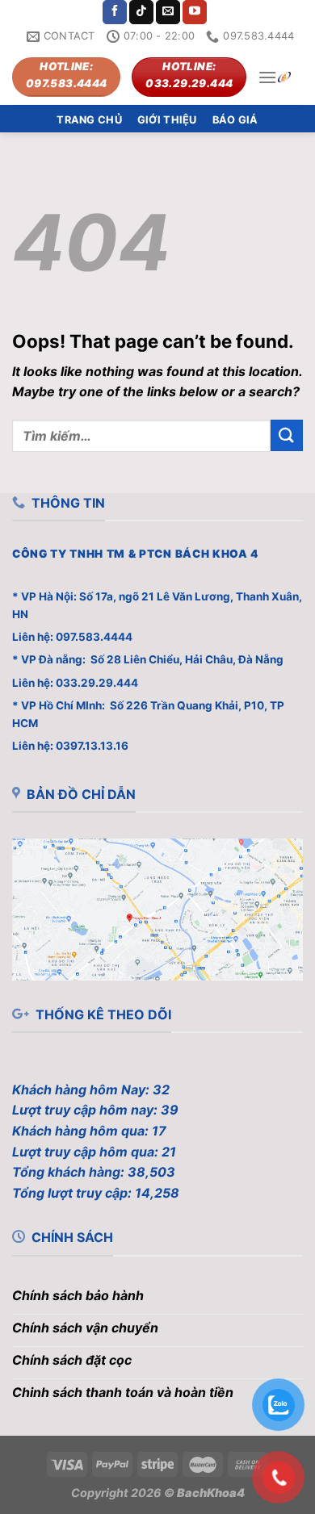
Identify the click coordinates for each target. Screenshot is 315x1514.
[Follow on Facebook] (115, 12)
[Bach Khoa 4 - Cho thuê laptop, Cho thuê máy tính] (284, 77)
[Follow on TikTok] (141, 12)
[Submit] (287, 435)
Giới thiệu (167, 120)
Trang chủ (89, 120)
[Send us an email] (168, 12)
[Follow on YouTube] (195, 12)
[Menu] (267, 77)
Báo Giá (235, 120)
